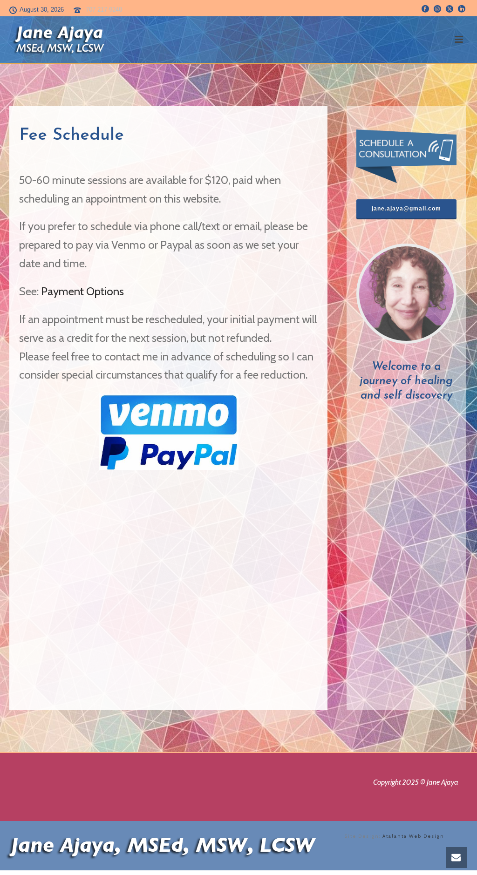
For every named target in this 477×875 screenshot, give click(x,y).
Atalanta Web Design (413, 836)
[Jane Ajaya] (163, 845)
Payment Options (82, 291)
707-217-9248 (104, 9)
